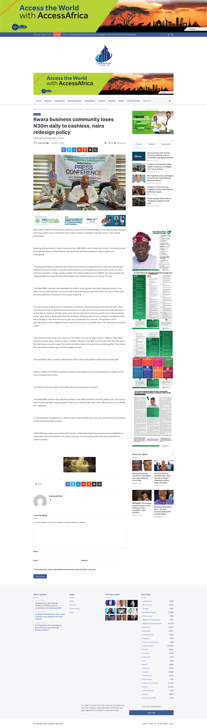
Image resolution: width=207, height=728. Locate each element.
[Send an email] (47, 143)
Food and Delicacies (150, 642)
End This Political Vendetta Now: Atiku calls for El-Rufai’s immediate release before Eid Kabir (162, 478)
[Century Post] (103, 55)
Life (144, 661)
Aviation (146, 609)
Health (145, 650)
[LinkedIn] (74, 149)
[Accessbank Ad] (103, 84)
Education (146, 631)
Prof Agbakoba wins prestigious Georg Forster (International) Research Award (160, 178)
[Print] (95, 149)
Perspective (147, 676)
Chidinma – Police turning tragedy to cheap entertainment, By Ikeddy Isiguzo (160, 189)
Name (36, 551)
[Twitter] (69, 149)
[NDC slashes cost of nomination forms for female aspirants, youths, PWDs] (110, 603)
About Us (48, 101)
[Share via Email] (90, 149)
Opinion (145, 672)
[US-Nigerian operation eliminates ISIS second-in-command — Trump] (132, 617)
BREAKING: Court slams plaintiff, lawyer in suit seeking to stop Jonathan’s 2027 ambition (142, 508)
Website (84, 560)
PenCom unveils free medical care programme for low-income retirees (88, 34)
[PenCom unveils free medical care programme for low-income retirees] (132, 603)
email (71, 612)
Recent (152, 144)
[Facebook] (63, 149)
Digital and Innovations (151, 620)
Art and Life (147, 605)
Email (36, 560)
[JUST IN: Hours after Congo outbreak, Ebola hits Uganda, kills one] (121, 611)
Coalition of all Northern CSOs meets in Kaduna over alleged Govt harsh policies (159, 166)
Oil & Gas (111, 101)
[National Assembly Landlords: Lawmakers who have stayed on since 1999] (142, 465)
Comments (165, 144)
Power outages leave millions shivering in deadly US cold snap (159, 200)
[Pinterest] (79, 149)
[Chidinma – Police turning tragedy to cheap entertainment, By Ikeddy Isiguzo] (138, 190)
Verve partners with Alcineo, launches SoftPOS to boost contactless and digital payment (160, 155)
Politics (121, 101)
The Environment (133, 101)
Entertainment (148, 635)
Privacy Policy (74, 609)
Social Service (148, 690)
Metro (145, 664)
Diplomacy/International (152, 623)
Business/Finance (74, 101)
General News (90, 101)
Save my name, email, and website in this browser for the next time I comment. (65, 569)
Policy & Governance (151, 683)
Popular (139, 144)
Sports (145, 694)
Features (146, 638)
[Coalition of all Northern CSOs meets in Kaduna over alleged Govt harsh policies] (138, 167)
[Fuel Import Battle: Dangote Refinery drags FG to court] (110, 617)
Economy (44, 109)
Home (39, 101)
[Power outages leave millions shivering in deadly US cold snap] (138, 201)
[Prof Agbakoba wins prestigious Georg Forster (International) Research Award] (138, 179)
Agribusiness (60, 101)
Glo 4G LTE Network (153, 109)
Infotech (102, 101)
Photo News (147, 679)
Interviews (147, 657)
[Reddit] (84, 149)
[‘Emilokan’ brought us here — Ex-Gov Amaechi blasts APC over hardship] (164, 497)
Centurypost (147, 616)
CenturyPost (42, 143)
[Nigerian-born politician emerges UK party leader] (110, 611)
